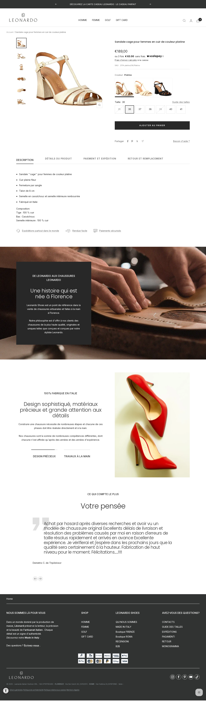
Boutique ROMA (124, 636)
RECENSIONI (122, 641)
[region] (152, 88)
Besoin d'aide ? (181, 141)
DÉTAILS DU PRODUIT (58, 158)
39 (160, 109)
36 (129, 109)
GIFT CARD (122, 20)
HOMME (82, 20)
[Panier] (198, 20)
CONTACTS (168, 622)
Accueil (9, 32)
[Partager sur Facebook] (127, 141)
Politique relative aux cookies (55, 690)
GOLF (108, 20)
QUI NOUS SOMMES (126, 622)
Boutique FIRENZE (125, 631)
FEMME (96, 20)
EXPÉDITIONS (169, 631)
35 (119, 109)
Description (24, 160)
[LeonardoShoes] (21, 675)
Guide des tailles (181, 102)
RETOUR (166, 641)
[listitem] (124, 87)
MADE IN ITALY (123, 626)
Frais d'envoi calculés (126, 60)
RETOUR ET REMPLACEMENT (145, 158)
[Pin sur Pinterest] (132, 141)
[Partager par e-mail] (142, 141)
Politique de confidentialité (33, 690)
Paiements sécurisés (110, 230)
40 (170, 109)
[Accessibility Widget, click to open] (5, 690)
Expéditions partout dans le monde (40, 230)
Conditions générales (14, 690)
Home (9, 598)
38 (150, 109)
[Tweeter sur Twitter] (137, 141)
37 (140, 109)
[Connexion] (191, 20)
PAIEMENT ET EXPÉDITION (100, 158)
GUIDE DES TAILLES (172, 626)
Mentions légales (72, 690)
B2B (118, 646)
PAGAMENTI (168, 636)
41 (181, 109)
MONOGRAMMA (170, 646)
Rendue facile (79, 230)
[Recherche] (184, 20)
